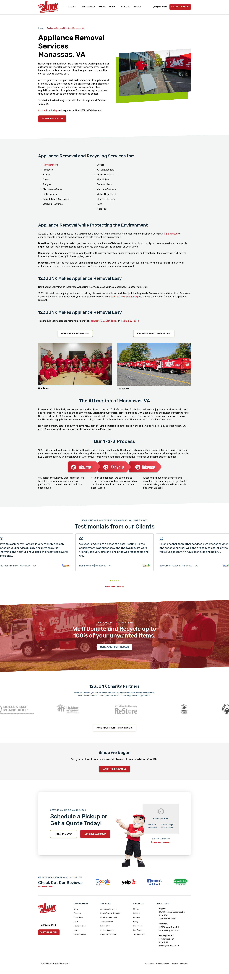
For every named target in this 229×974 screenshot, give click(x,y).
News (76, 930)
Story (135, 922)
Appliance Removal (108, 909)
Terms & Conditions (179, 964)
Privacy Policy (162, 964)
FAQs (76, 922)
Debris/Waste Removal (110, 913)
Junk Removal (106, 922)
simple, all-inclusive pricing (123, 296)
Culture (136, 913)
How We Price (80, 926)
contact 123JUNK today (104, 320)
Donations (78, 917)
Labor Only (105, 926)
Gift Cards (149, 964)
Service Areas (80, 934)
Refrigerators (50, 164)
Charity (136, 909)
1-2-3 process (171, 233)
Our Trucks (138, 926)
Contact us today (47, 110)
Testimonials (139, 934)
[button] (110, 580)
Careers (77, 913)
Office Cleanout (107, 930)
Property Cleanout (108, 934)
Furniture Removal (108, 917)
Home (40, 28)
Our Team (137, 930)
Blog (76, 909)
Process (136, 917)
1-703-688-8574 (130, 320)
